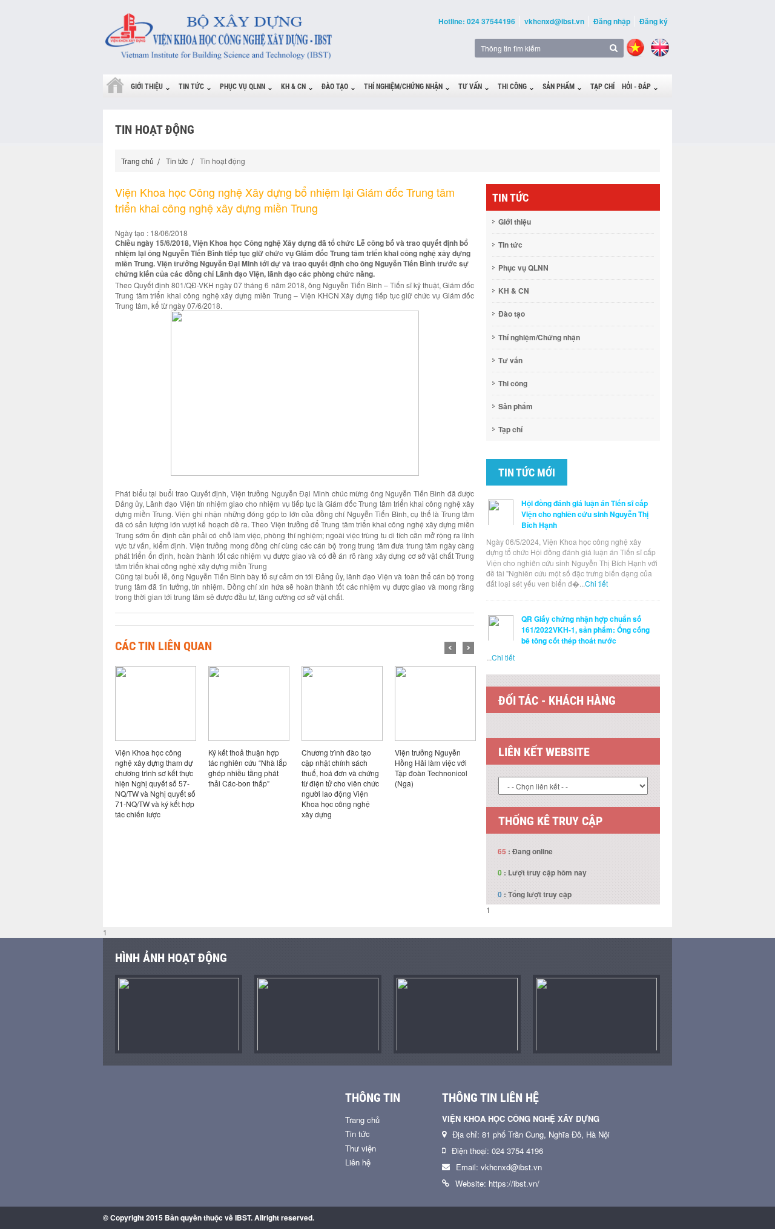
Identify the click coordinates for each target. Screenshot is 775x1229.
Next (468, 648)
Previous (450, 648)
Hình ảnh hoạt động (171, 958)
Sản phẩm (558, 86)
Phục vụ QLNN (242, 86)
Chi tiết (596, 583)
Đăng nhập (611, 21)
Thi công (512, 86)
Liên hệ (358, 1162)
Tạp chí (602, 86)
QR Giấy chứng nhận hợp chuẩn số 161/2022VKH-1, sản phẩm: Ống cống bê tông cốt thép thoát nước (585, 629)
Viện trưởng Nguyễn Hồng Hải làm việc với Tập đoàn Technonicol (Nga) (431, 767)
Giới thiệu (147, 86)
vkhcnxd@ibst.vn (554, 21)
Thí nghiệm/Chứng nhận (403, 86)
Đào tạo (335, 86)
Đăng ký (653, 21)
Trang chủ (137, 161)
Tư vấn (470, 86)
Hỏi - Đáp (636, 86)
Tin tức (191, 86)
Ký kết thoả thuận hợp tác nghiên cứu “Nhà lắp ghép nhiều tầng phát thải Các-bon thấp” (247, 767)
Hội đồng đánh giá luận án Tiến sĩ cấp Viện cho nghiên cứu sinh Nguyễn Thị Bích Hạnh (584, 514)
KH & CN (293, 86)
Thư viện (360, 1148)
